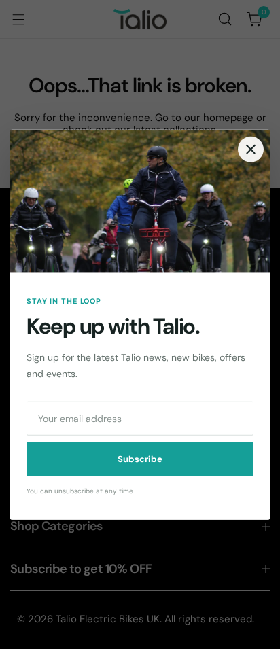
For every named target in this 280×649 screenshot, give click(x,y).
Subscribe (140, 459)
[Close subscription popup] (251, 149)
